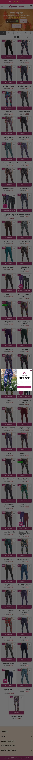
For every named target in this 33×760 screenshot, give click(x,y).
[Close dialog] (31, 370)
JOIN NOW (24, 386)
